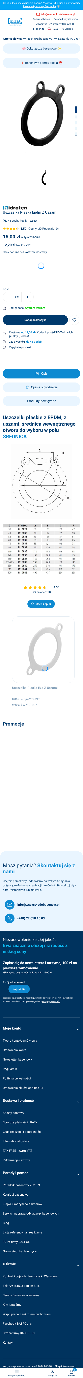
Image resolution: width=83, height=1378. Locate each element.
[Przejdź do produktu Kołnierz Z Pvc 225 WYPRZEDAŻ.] (41, 762)
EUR (35, 29)
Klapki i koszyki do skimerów (22, 1204)
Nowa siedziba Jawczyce (19, 1251)
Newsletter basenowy (17, 1059)
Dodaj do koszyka (35, 319)
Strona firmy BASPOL (17, 1333)
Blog (6, 1223)
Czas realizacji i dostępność (22, 1132)
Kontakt (8, 1342)
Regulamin (10, 1069)
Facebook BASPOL (16, 1323)
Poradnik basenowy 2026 (20, 1185)
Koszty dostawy (13, 1113)
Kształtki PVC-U (68, 38)
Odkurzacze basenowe (42, 48)
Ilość (6, 289)
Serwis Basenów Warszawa (21, 1295)
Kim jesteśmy (12, 1305)
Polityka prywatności (17, 1078)
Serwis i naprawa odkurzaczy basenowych (31, 1213)
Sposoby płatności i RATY (20, 1122)
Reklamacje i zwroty (16, 1160)
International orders (16, 1141)
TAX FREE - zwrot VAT (17, 1151)
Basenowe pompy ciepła (41, 63)
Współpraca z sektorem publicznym (27, 1314)
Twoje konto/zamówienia (20, 1040)
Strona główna (12, 38)
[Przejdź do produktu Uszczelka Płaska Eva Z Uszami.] (43, 650)
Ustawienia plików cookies (21, 1088)
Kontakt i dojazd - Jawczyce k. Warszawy (30, 1276)
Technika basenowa (40, 38)
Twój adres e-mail (14, 982)
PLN (41, 29)
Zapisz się (19, 989)
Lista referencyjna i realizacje (22, 1232)
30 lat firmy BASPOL (16, 1242)
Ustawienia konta (14, 1050)
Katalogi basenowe (15, 1194)
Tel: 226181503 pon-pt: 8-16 (21, 1286)
